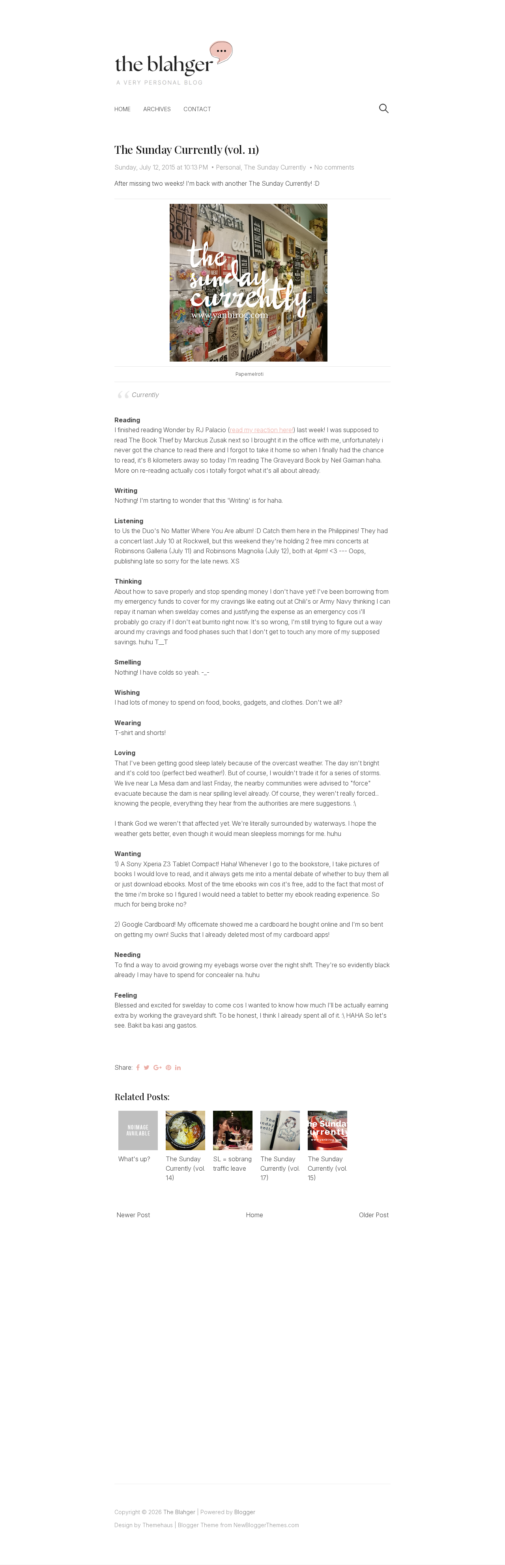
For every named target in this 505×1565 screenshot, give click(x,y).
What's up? (134, 1159)
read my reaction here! (261, 430)
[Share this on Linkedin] (178, 1067)
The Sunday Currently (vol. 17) (280, 1168)
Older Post (374, 1215)
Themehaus (157, 1525)
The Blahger (179, 1512)
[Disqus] (252, 1342)
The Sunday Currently (275, 167)
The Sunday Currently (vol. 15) (327, 1168)
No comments (334, 167)
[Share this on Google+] (158, 1067)
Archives (157, 109)
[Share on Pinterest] (168, 1067)
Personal (228, 167)
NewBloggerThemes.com (266, 1525)
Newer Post (133, 1215)
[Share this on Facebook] (138, 1067)
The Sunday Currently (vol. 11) (186, 149)
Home (122, 109)
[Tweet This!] (147, 1067)
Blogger (244, 1512)
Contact (197, 109)
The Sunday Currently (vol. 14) (185, 1168)
